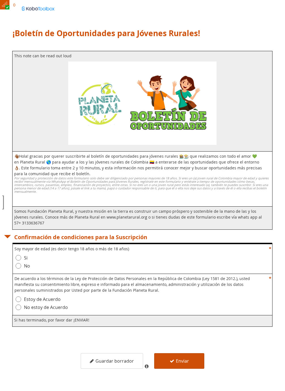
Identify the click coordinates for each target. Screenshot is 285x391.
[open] (3, 202)
